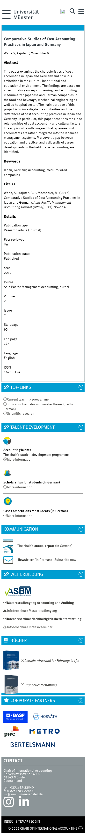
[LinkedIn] (24, 803)
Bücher (18, 641)
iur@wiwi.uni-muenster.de (23, 794)
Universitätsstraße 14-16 (21, 774)
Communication (23, 529)
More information (19, 459)
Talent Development (32, 427)
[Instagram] (8, 803)
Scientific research (20, 413)
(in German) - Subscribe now (47, 560)
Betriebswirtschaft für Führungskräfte (51, 661)
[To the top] (80, 828)
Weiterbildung (26, 574)
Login (35, 821)
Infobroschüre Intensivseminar (29, 627)
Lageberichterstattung (40, 685)
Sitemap (21, 821)
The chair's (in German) (44, 546)
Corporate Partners (32, 701)
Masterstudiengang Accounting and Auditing (40, 603)
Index (8, 821)
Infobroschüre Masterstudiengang (32, 611)
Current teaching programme (28, 399)
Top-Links (20, 387)
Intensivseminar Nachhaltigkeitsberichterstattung (44, 619)
